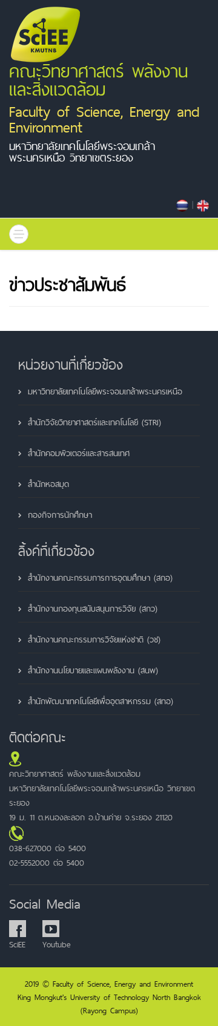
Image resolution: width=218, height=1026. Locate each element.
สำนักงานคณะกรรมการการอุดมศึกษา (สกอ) (100, 577)
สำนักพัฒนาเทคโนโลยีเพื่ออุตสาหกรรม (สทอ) (100, 701)
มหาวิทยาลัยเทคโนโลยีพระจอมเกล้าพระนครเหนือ (105, 391)
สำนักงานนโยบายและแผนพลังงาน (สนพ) (93, 670)
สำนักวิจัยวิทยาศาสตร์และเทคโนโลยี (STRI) (94, 422)
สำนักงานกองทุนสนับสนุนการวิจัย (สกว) (92, 608)
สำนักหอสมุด (48, 484)
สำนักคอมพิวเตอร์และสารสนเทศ (79, 453)
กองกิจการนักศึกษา (60, 515)
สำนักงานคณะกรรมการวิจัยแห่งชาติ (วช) (94, 639)
